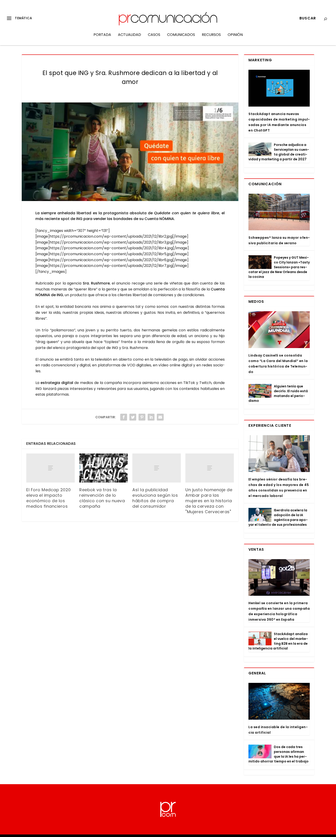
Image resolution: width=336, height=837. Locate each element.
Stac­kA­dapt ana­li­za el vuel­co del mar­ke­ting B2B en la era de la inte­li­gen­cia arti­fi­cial (278, 641)
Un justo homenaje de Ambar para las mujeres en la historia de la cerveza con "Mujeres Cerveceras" (208, 501)
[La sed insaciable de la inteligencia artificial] (279, 701)
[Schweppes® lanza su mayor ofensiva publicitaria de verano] (279, 212)
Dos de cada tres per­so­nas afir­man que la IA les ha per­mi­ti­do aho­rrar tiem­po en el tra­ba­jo (278, 754)
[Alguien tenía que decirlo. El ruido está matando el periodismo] (260, 391)
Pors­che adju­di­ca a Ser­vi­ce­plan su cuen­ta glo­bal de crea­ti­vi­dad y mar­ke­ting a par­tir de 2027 (278, 151)
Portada (102, 35)
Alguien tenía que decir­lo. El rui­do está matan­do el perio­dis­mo (278, 393)
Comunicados (181, 35)
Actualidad (129, 35)
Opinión (235, 35)
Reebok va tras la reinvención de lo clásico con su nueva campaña (102, 498)
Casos (154, 35)
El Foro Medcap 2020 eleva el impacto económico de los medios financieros (48, 498)
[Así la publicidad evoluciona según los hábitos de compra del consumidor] (156, 468)
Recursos (211, 35)
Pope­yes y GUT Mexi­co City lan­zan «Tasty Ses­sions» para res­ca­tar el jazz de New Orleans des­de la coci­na (279, 267)
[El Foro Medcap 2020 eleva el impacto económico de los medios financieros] (50, 468)
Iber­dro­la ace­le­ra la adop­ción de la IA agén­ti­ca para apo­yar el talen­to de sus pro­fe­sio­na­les (278, 517)
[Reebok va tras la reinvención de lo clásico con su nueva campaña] (103, 468)
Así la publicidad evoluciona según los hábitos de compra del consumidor (155, 498)
